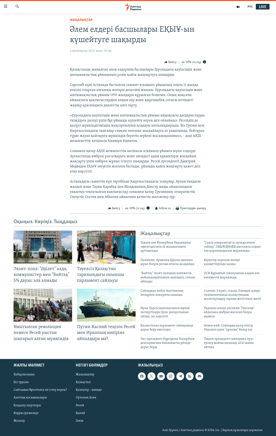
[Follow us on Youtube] (161, 376)
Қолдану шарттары (27, 405)
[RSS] (190, 376)
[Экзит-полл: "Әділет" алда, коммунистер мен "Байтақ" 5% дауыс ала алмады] (43, 247)
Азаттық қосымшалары (30, 397)
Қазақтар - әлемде (89, 390)
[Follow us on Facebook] (142, 376)
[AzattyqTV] (238, 7)
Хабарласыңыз (24, 374)
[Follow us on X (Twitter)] (151, 376)
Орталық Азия (86, 397)
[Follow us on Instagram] (170, 376)
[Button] (170, 62)
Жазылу (19, 420)
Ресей (80, 405)
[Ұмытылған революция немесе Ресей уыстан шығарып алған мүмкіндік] (43, 305)
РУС (250, 6)
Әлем (79, 420)
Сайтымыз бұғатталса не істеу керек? (40, 390)
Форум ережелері (26, 413)
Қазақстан (83, 382)
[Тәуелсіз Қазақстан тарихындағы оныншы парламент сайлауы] (106, 247)
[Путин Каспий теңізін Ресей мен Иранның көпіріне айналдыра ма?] (106, 305)
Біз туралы (21, 382)
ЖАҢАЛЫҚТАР (81, 20)
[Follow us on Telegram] (180, 376)
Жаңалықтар (85, 374)
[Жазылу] (199, 376)
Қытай (80, 413)
